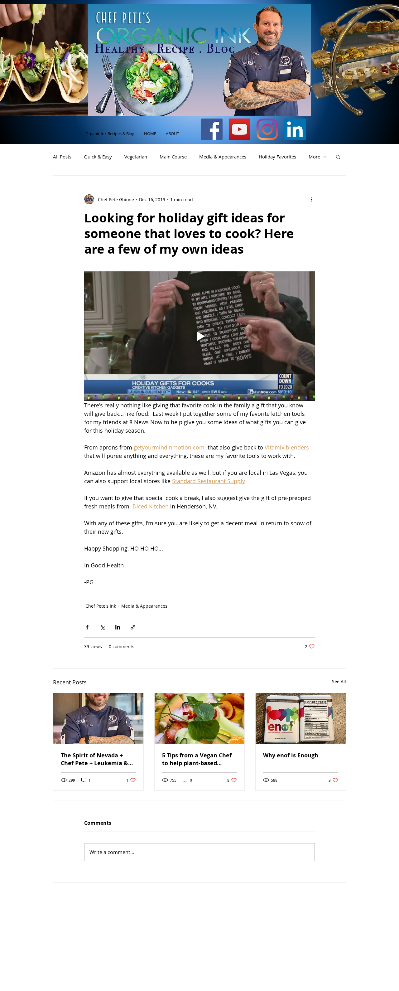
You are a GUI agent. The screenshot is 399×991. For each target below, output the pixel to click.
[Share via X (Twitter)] (102, 627)
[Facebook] (212, 129)
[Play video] (199, 336)
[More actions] (311, 199)
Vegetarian (135, 156)
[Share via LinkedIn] (118, 627)
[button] (338, 156)
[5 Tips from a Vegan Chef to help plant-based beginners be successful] (200, 718)
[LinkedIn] (295, 129)
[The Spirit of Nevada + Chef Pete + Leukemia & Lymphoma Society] (98, 718)
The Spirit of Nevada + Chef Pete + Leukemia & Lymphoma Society (94, 759)
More (314, 156)
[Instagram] (267, 129)
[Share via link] (133, 627)
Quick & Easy (98, 156)
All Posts (62, 156)
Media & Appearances (222, 156)
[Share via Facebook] (87, 627)
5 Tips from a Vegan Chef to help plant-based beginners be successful (197, 759)
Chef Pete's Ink (100, 606)
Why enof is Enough (290, 755)
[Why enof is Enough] (301, 718)
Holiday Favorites (277, 156)
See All (339, 681)
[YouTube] (239, 129)
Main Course (173, 156)
